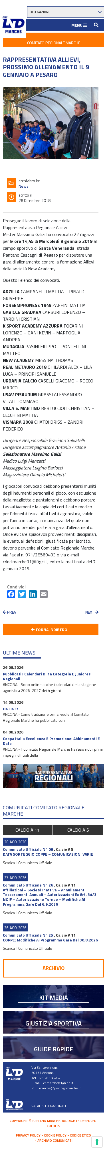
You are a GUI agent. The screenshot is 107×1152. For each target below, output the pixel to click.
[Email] (44, 595)
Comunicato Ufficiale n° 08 (28, 849)
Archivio (53, 968)
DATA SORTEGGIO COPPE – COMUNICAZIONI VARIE (48, 854)
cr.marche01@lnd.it (58, 1083)
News (24, 186)
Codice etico (80, 1135)
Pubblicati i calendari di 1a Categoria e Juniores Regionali (46, 676)
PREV (11, 612)
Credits (53, 1126)
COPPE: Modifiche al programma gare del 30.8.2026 (50, 940)
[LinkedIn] (33, 595)
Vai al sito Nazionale (49, 1106)
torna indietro (51, 629)
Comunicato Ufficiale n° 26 (28, 885)
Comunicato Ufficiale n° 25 (28, 935)
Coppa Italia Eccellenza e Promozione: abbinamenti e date (51, 740)
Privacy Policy (28, 1135)
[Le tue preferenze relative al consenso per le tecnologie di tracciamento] (97, 1142)
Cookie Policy (55, 1135)
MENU (77, 25)
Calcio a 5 (78, 829)
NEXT (90, 612)
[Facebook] (11, 595)
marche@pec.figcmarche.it (60, 1088)
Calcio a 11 (27, 829)
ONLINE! (10, 709)
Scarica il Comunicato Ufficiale (27, 863)
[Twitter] (22, 595)
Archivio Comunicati (54, 1140)
